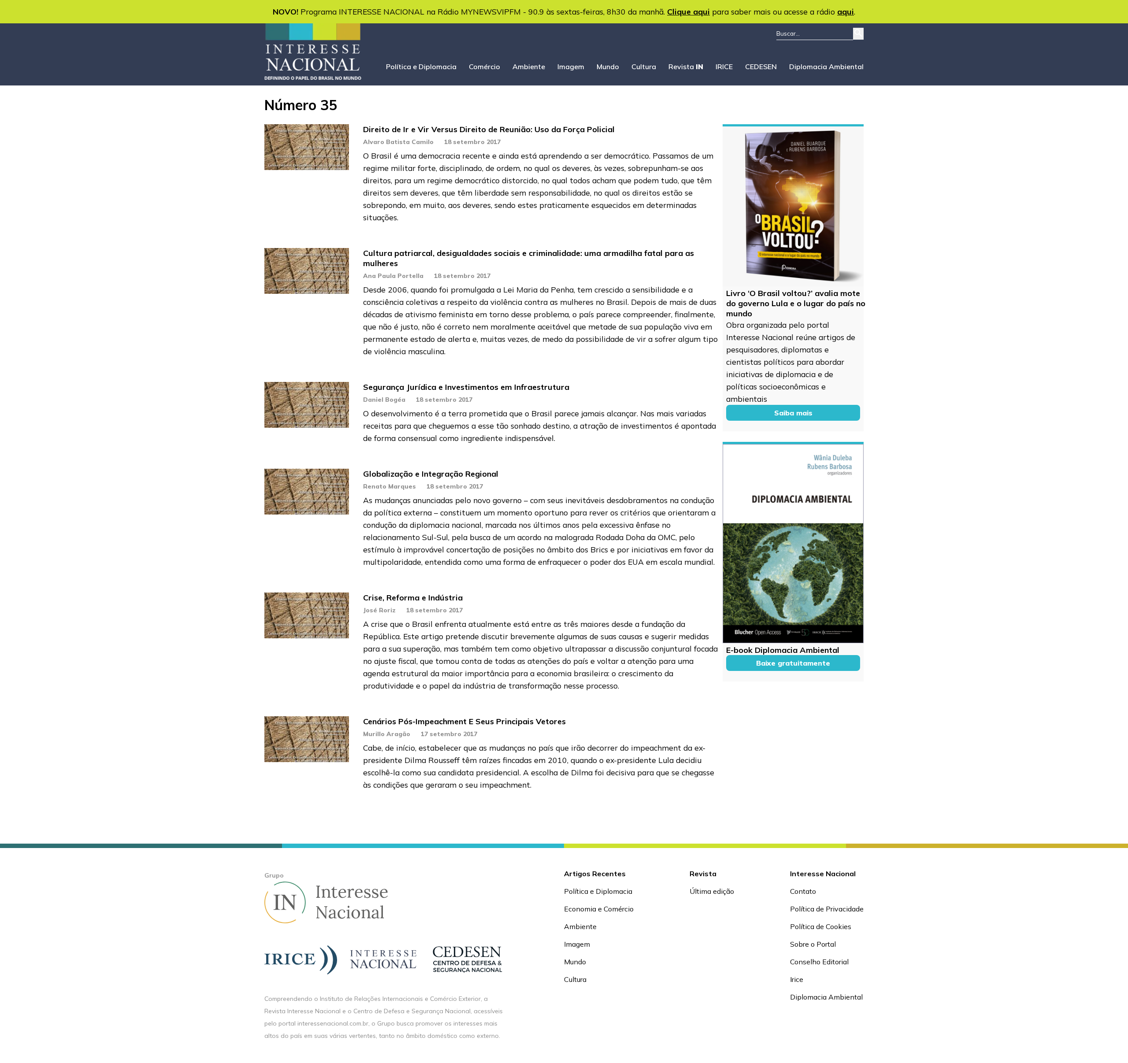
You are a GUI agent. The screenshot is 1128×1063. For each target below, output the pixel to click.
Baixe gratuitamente (793, 663)
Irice (796, 979)
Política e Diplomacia (421, 66)
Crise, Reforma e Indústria (413, 598)
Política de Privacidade (827, 908)
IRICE (724, 66)
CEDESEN (761, 66)
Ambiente (528, 66)
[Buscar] (858, 34)
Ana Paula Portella (393, 276)
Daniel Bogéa (384, 400)
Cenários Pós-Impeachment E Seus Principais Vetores (464, 721)
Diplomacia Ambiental (826, 66)
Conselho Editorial (819, 961)
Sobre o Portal (813, 944)
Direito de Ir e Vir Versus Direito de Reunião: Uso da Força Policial (489, 129)
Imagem (570, 66)
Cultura (643, 66)
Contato (803, 891)
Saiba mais (793, 412)
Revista (685, 66)
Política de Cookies (820, 926)
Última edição (712, 891)
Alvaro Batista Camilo (398, 142)
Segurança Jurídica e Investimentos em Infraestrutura (466, 387)
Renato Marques (389, 486)
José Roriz (379, 610)
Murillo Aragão (386, 734)
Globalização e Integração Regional (430, 474)
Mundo (608, 66)
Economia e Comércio (599, 908)
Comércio (484, 66)
